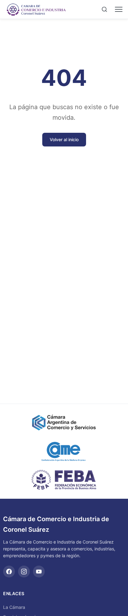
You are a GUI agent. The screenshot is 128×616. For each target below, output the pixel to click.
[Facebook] (9, 571)
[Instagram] (24, 571)
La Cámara (14, 607)
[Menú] (118, 9)
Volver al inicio (64, 139)
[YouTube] (39, 571)
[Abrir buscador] (104, 9)
